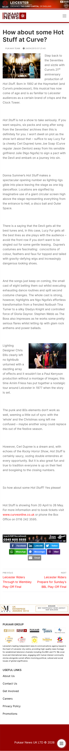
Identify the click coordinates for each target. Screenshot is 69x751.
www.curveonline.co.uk (18, 514)
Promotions (10, 713)
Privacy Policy (12, 706)
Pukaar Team (12, 48)
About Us (9, 676)
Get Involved (11, 691)
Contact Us (10, 683)
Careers (8, 698)
